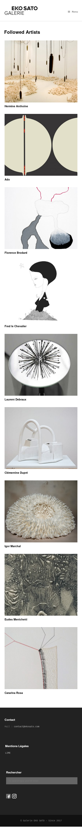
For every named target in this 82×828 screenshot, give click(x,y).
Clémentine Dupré (16, 472)
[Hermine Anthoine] (41, 71)
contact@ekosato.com (26, 726)
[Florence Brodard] (41, 218)
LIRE (7, 753)
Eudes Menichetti (16, 619)
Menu (75, 11)
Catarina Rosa (14, 693)
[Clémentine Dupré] (41, 438)
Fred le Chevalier (16, 326)
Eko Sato (41, 10)
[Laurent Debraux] (41, 365)
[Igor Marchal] (41, 511)
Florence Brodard (16, 253)
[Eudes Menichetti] (41, 585)
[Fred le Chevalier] (41, 291)
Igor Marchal (13, 546)
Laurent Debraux (15, 399)
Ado (7, 179)
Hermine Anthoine (16, 106)
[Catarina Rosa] (41, 658)
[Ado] (41, 145)
